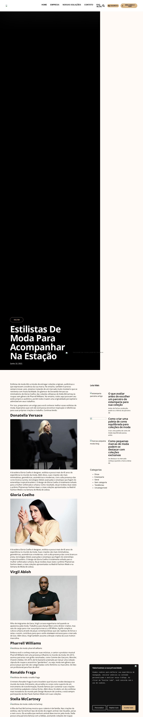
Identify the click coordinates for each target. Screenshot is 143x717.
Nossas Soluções (72, 5)
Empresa (54, 5)
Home (44, 5)
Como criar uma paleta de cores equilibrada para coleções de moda (119, 423)
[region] (114, 688)
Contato (88, 5)
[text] (114, 677)
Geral (97, 480)
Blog (99, 6)
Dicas (97, 474)
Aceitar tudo (128, 708)
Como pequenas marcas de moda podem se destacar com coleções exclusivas (118, 448)
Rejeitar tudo (114, 708)
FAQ (98, 5)
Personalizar (99, 708)
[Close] (136, 666)
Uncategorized (101, 488)
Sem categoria (101, 482)
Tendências (99, 485)
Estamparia (99, 477)
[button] (103, 5)
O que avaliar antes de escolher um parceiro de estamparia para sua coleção (119, 399)
